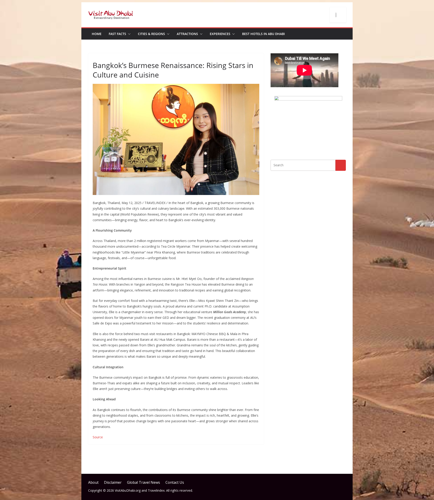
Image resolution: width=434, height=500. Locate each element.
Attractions (187, 34)
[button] (128, 34)
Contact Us (174, 482)
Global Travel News (143, 482)
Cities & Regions (151, 34)
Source (98, 437)
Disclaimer (113, 482)
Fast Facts (117, 34)
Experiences (220, 34)
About (93, 482)
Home (96, 34)
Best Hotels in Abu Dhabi (263, 34)
